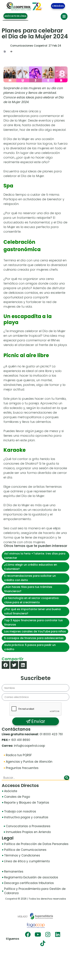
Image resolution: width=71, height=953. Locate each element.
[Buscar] (66, 777)
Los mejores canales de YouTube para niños (35, 631)
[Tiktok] (42, 943)
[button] (5, 665)
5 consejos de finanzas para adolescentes (34, 638)
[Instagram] (47, 934)
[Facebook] (27, 934)
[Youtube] (37, 934)
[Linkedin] (57, 934)
